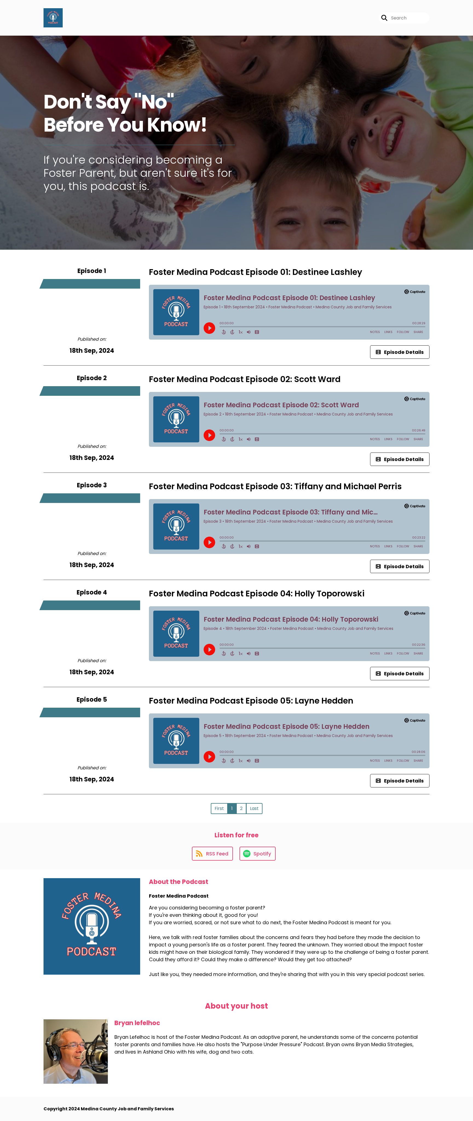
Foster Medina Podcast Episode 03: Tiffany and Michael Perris (275, 486)
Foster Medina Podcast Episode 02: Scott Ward (245, 379)
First (219, 808)
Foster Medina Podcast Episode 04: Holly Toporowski (257, 593)
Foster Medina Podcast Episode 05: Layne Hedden (251, 701)
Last (254, 808)
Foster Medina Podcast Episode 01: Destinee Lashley (255, 272)
